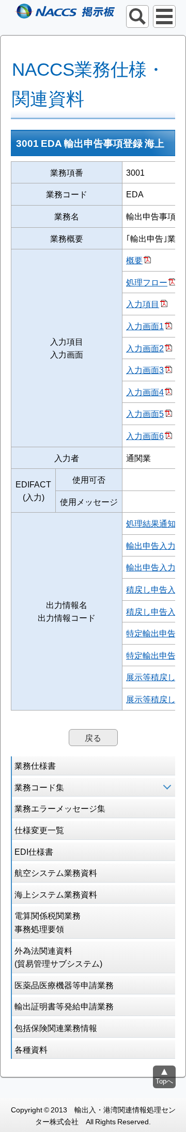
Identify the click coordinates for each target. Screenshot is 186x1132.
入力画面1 (145, 325)
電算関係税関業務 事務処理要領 (47, 922)
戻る (93, 737)
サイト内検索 (137, 16)
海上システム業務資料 (55, 894)
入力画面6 (145, 435)
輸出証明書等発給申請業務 (64, 1006)
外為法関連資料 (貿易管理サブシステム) (58, 957)
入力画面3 (145, 369)
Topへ (164, 1081)
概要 (134, 260)
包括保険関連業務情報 (55, 1027)
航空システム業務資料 (55, 872)
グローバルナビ (164, 16)
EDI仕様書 (33, 851)
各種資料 (31, 1049)
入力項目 (142, 303)
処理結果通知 (151, 523)
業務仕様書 (35, 765)
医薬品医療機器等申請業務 (64, 984)
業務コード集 (39, 787)
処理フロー (146, 282)
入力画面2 (145, 348)
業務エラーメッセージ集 (59, 808)
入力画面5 (145, 413)
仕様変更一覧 (39, 829)
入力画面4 (145, 391)
